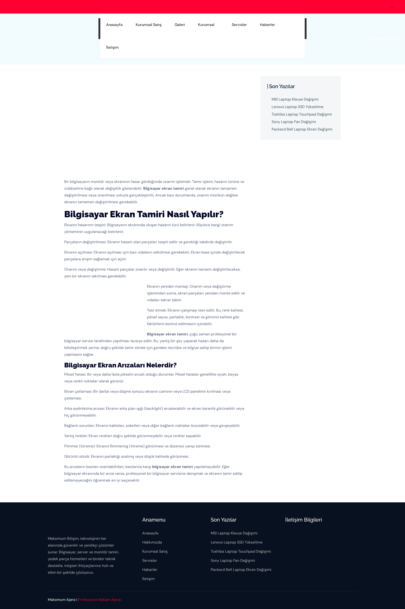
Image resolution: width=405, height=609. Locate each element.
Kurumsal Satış (148, 24)
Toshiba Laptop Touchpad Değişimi (302, 114)
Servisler (239, 24)
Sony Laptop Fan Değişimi (294, 121)
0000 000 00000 (386, 38)
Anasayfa (114, 24)
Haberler (267, 24)
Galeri (180, 24)
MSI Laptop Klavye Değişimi (295, 99)
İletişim (112, 47)
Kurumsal (206, 24)
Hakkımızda (152, 542)
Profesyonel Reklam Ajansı (99, 599)
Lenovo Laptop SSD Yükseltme (297, 106)
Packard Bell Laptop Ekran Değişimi (302, 129)
